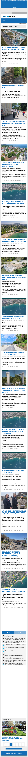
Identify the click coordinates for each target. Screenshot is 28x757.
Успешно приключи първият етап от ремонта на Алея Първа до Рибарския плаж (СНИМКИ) (14, 277)
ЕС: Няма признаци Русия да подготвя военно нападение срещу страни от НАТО (15, 648)
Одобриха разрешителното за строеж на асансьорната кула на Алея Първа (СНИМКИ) (14, 240)
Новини (3, 12)
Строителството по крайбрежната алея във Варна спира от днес (13, 353)
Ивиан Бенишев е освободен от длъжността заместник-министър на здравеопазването (14, 655)
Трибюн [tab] (8, 632)
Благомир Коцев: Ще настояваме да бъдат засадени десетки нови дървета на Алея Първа (14, 513)
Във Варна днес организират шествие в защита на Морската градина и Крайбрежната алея (13, 164)
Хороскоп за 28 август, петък (12, 650)
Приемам (14, 7)
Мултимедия (9, 12)
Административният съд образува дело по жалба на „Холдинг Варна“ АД (13, 317)
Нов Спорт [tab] (20, 632)
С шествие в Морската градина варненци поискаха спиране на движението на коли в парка (14, 123)
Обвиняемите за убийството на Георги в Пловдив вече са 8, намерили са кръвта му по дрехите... (15, 639)
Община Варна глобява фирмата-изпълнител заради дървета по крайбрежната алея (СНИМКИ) (11, 554)
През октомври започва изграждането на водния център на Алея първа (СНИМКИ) (13, 49)
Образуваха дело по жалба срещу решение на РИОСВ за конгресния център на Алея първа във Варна (14, 431)
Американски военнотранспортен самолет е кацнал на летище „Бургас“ (14, 664)
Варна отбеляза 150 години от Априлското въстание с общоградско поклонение (13, 738)
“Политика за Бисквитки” (6, 6)
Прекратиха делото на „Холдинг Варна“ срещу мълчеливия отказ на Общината (13, 203)
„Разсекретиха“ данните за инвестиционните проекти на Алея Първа (13, 591)
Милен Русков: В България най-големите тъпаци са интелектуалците (15, 641)
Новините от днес (22, 23)
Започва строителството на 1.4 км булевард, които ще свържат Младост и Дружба (14, 658)
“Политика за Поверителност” (19, 5)
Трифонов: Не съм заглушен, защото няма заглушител (14, 635)
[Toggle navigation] (4, 20)
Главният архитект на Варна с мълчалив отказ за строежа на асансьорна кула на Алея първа (13, 390)
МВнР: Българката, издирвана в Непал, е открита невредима (15, 660)
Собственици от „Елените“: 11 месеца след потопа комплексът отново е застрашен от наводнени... (15, 646)
